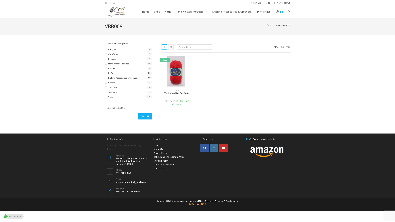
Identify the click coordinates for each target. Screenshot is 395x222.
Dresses (112, 59)
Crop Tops (113, 54)
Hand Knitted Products (118, 63)
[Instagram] (214, 148)
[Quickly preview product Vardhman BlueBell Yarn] (190, 61)
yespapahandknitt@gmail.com (131, 182)
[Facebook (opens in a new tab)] (106, 2)
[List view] (171, 47)
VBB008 (286, 25)
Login (268, 3)
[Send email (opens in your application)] (114, 2)
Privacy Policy (160, 153)
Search (145, 116)
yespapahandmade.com (128, 191)
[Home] (268, 25)
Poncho (111, 82)
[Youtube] (223, 148)
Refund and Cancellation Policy (169, 156)
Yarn (177, 90)
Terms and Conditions (165, 164)
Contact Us (159, 168)
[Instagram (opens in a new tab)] (110, 2)
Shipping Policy (161, 160)
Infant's (111, 68)
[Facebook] (204, 148)
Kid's (110, 73)
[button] (190, 69)
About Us (158, 149)
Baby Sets (113, 49)
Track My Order (256, 3)
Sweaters (112, 87)
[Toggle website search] (288, 11)
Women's (112, 92)
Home (157, 145)
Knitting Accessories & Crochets (123, 77)
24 (284, 47)
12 (281, 47)
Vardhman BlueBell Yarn (176, 93)
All (288, 47)
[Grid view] (164, 47)
